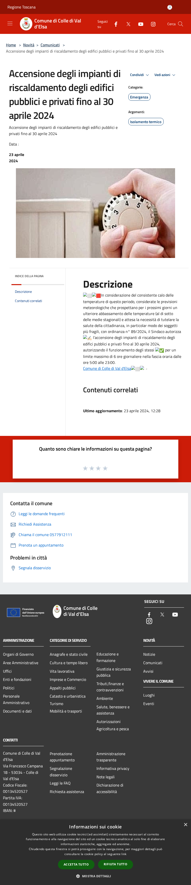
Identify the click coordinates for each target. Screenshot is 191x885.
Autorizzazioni (108, 721)
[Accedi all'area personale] (170, 7)
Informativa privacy (112, 768)
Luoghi (149, 695)
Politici (8, 688)
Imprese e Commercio (68, 679)
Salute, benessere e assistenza (113, 710)
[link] (107, 368)
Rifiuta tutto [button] (115, 864)
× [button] (185, 825)
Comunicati (50, 45)
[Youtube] (139, 23)
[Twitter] (126, 23)
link (123, 854)
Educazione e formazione (107, 657)
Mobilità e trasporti (66, 711)
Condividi (137, 75)
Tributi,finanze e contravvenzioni (110, 687)
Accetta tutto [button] (76, 864)
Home (11, 45)
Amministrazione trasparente (110, 757)
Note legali (105, 777)
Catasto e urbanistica (68, 696)
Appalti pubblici (63, 688)
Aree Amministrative (20, 663)
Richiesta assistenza (67, 792)
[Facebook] (114, 23)
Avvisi (148, 671)
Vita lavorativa (62, 671)
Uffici (7, 671)
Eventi (148, 704)
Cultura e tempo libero (69, 663)
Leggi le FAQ (60, 783)
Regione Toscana (21, 7)
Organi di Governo (18, 654)
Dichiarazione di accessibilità (109, 788)
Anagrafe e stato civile (69, 654)
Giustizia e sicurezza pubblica (113, 672)
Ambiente (104, 698)
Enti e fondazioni (17, 679)
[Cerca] (181, 24)
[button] (95, 876)
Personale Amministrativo (16, 699)
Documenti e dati (17, 711)
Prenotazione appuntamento (62, 757)
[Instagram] (151, 23)
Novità (28, 45)
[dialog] (95, 852)
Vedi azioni (162, 75)
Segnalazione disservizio (61, 771)
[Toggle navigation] (10, 23)
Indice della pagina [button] (29, 276)
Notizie (149, 654)
